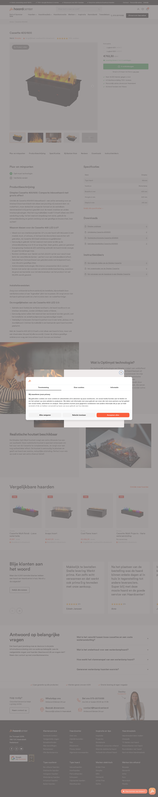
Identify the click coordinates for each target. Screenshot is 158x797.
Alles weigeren (45, 415)
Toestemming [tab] (43, 387)
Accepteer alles (113, 415)
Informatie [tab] (114, 387)
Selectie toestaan (79, 415)
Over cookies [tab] (79, 387)
